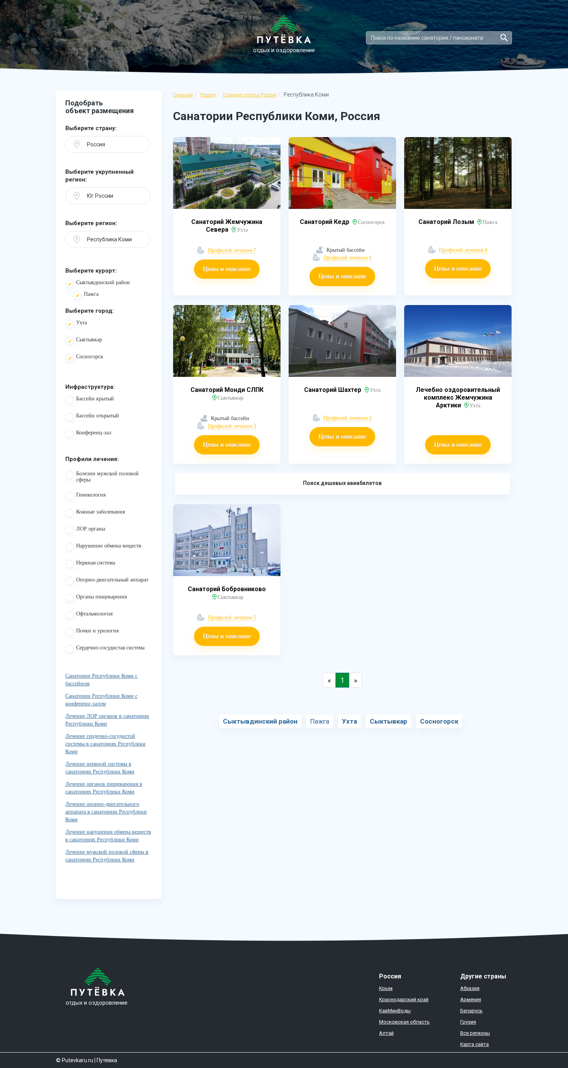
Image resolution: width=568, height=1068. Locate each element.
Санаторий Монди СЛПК (227, 389)
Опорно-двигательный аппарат (112, 580)
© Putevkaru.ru (74, 1060)
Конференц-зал (93, 433)
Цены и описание (227, 269)
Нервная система (95, 563)
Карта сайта (474, 1044)
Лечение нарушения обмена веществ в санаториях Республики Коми (108, 836)
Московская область (404, 1022)
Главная (183, 95)
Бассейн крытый (95, 399)
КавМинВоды (395, 1011)
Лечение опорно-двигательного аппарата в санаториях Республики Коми (106, 811)
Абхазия (470, 988)
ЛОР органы (90, 529)
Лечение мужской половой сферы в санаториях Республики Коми (106, 856)
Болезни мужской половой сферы (107, 477)
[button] (107, 144)
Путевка (107, 1060)
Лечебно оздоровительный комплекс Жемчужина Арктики (458, 397)
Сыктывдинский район (103, 282)
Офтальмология (94, 614)
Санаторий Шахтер (333, 389)
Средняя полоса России (249, 95)
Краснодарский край (404, 999)
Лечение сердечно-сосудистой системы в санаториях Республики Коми (105, 743)
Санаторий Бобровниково (227, 589)
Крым (386, 988)
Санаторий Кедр (325, 221)
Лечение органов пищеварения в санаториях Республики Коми (103, 788)
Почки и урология (97, 631)
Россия (208, 95)
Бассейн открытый (97, 416)
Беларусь (471, 1011)
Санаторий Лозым (447, 221)
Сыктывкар (89, 339)
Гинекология (90, 495)
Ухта (81, 322)
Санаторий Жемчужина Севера (226, 225)
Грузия (468, 1022)
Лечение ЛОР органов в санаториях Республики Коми (107, 720)
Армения (470, 999)
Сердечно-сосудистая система (110, 648)
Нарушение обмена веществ (108, 546)
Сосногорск (89, 356)
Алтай (386, 1033)
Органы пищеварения (101, 597)
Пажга (91, 294)
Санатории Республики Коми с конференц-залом (101, 700)
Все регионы (475, 1033)
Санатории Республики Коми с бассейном (101, 680)
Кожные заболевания (100, 512)
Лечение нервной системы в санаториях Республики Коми (99, 768)
